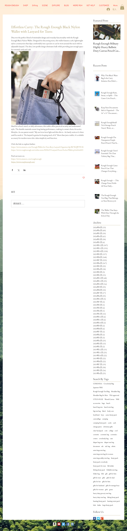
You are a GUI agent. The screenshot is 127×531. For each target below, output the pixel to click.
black (104, 411)
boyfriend (96, 415)
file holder (110, 466)
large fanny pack (107, 505)
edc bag (107, 446)
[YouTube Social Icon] (59, 524)
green (111, 489)
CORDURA (97, 383)
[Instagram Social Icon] (72, 524)
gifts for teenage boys (112, 485)
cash (114, 423)
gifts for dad (110, 478)
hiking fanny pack (113, 497)
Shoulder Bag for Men (100, 395)
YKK (117, 399)
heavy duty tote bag (99, 497)
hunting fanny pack (99, 501)
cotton (95, 438)
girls (106, 489)
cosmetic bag (104, 434)
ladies (99, 505)
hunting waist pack (113, 501)
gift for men (97, 478)
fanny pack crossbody (100, 462)
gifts (103, 478)
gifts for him (106, 481)
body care (110, 411)
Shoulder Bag (115, 391)
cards (109, 423)
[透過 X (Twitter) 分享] (18, 170)
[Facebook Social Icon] (67, 524)
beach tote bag (108, 407)
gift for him (112, 474)
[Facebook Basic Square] (94, 518)
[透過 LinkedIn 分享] (24, 170)
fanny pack (114, 458)
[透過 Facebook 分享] (12, 170)
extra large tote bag (99, 450)
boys (102, 415)
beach (108, 403)
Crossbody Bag (109, 383)
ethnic (113, 446)
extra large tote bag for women (103, 454)
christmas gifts (108, 427)
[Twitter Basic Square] (98, 518)
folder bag (96, 474)
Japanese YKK (98, 387)
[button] (45, 5)
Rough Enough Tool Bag (101, 391)
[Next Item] (116, 32)
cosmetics (114, 434)
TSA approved (114, 395)
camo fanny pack (111, 415)
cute (111, 438)
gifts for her (97, 481)
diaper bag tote (98, 442)
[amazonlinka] (54, 524)
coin (106, 430)
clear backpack (98, 430)
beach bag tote (98, 407)
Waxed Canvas (109, 399)
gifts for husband (98, 485)
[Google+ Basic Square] (102, 518)
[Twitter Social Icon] (63, 524)
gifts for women (98, 489)
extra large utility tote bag (101, 458)
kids (94, 505)
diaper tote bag (109, 442)
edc (102, 446)
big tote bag (97, 411)
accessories (96, 403)
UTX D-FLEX (98, 399)
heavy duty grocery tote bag (102, 493)
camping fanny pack (99, 423)
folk (102, 474)
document (96, 446)
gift (106, 474)
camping (105, 419)
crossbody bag (104, 438)
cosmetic (96, 434)
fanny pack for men (99, 466)
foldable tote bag (112, 470)
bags (103, 403)
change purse (97, 427)
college (111, 430)
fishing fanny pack (99, 470)
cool (116, 430)
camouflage (97, 419)
